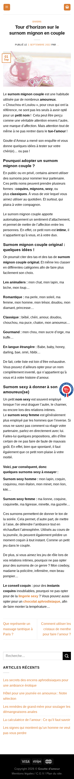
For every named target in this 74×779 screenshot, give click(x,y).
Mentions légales (23, 773)
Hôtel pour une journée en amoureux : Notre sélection (35, 696)
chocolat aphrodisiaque (41, 601)
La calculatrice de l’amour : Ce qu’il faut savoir (36, 720)
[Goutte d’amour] (37, 7)
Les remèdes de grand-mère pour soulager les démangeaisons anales (36, 709)
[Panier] (67, 7)
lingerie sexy (28, 596)
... (58, 44)
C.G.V (40, 773)
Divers (36, 21)
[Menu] (6, 7)
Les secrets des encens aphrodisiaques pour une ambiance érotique (35, 682)
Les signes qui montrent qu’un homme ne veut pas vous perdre (36, 730)
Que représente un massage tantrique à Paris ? (18, 629)
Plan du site (54, 773)
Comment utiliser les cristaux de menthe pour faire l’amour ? (56, 629)
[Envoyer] (67, 656)
